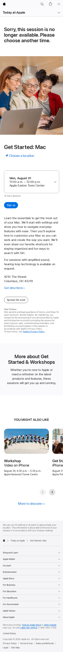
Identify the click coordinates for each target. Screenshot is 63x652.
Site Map (15, 647)
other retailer (50, 625)
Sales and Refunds (45, 643)
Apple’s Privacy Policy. (34, 331)
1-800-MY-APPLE (28, 628)
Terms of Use (26, 643)
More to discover (30, 504)
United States (9, 633)
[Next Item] (52, 492)
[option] (30, 181)
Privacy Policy (10, 643)
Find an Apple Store (31, 625)
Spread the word (16, 300)
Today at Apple (14, 12)
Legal (5, 647)
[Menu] (59, 4)
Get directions (13, 288)
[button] (42, 4)
